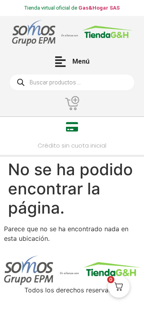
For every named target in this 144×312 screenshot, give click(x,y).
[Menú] (60, 62)
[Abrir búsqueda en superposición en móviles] (72, 82)
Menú (81, 61)
